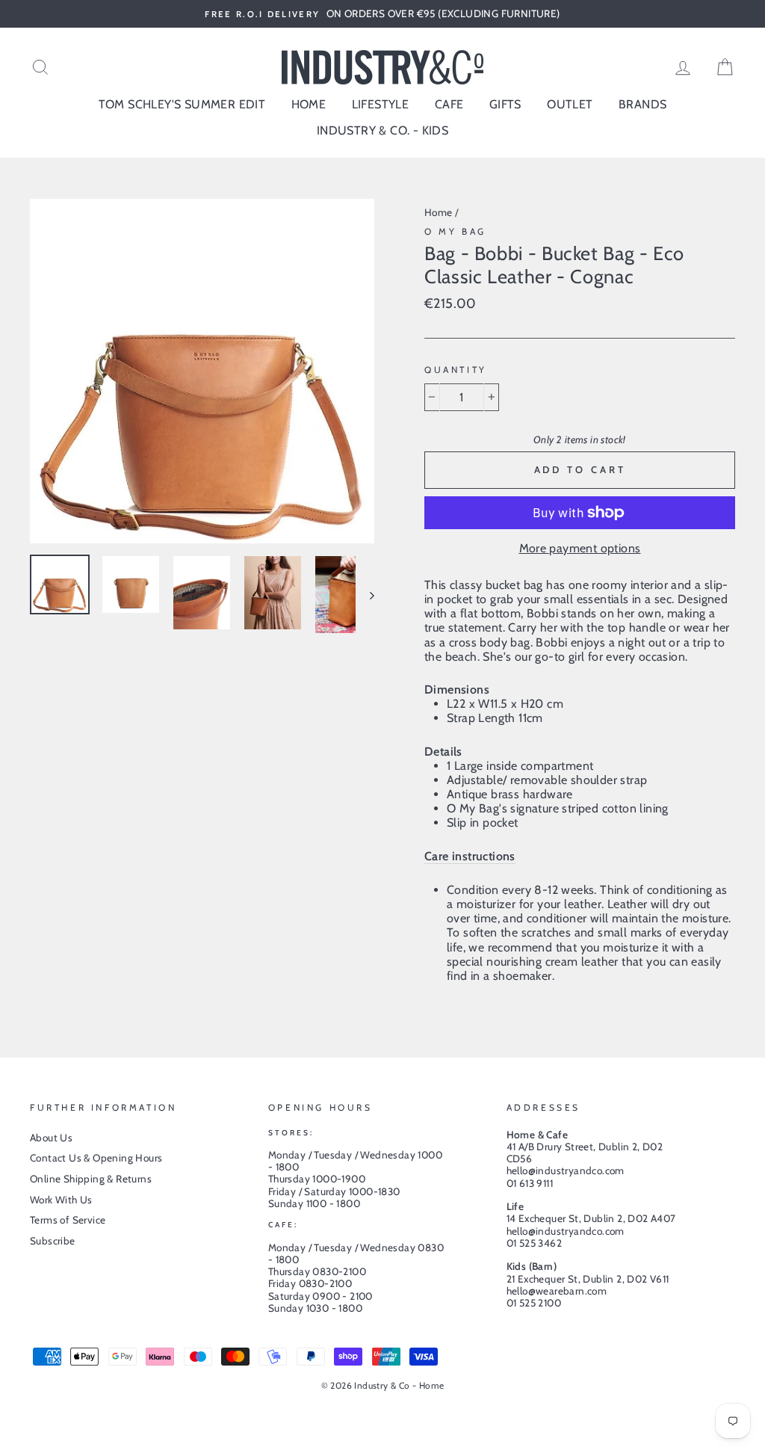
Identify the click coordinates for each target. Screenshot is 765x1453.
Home (438, 212)
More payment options (580, 548)
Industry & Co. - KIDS (382, 130)
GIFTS (505, 104)
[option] (382, 13)
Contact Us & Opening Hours (96, 1158)
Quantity (455, 370)
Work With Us (61, 1200)
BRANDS (642, 104)
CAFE (449, 104)
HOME (308, 104)
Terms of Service (67, 1220)
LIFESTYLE (380, 104)
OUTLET (569, 104)
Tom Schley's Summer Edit (182, 104)
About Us (51, 1138)
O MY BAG (455, 231)
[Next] (365, 595)
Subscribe (52, 1241)
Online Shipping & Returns (91, 1179)
